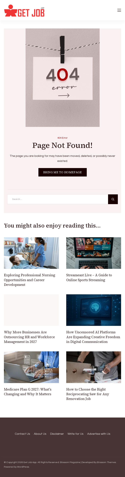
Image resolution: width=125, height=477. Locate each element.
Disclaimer (57, 433)
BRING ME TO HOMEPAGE (62, 172)
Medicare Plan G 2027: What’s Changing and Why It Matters (27, 391)
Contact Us (22, 433)
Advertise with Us (98, 433)
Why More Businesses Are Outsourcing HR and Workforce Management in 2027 (29, 337)
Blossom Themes (106, 462)
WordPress (23, 467)
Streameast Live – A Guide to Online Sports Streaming (89, 277)
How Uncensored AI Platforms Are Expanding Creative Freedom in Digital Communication (93, 337)
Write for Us (75, 433)
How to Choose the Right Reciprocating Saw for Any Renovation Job (87, 394)
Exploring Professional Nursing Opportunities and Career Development (29, 280)
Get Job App (29, 462)
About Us (40, 433)
